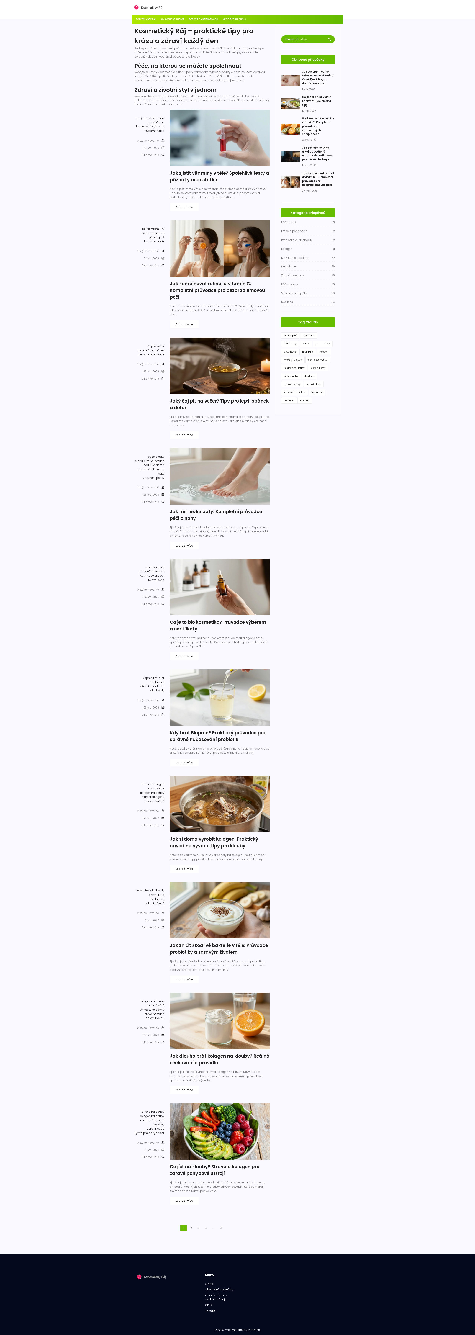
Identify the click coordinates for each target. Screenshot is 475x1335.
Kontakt (210, 1311)
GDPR (208, 1305)
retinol (146, 229)
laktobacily (157, 690)
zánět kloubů (155, 1129)
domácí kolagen (153, 784)
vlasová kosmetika (294, 392)
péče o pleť (156, 237)
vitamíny (158, 118)
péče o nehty (318, 367)
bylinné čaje (146, 350)
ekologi (159, 575)
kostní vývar (156, 788)
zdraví (306, 343)
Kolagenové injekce (172, 19)
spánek (159, 350)
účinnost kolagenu (152, 1010)
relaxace (158, 354)
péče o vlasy (323, 343)
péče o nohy (291, 376)
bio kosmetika (154, 567)
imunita (304, 400)
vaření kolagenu (153, 797)
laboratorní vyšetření (150, 126)
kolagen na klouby (152, 793)
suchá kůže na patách (149, 461)
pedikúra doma (153, 465)
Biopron (147, 678)
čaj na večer (156, 346)
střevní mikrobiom (152, 686)
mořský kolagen (293, 359)
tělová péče (156, 580)
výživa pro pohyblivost (149, 1133)
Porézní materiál (146, 19)
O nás (209, 1284)
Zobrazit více (184, 207)
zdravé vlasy (314, 384)
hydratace (317, 392)
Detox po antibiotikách (203, 19)
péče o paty (156, 457)
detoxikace (145, 354)
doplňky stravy (292, 384)
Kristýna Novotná (148, 141)
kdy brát (158, 678)
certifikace (147, 575)
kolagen (323, 351)
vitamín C (157, 229)
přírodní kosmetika (151, 571)
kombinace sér (154, 241)
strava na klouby (153, 1112)
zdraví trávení (155, 903)
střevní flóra (156, 895)
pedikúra (289, 400)
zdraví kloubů (155, 1018)
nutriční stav (156, 122)
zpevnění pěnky (153, 478)
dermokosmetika (152, 233)
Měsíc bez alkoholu (234, 19)
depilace (309, 376)
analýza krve (143, 118)
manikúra (307, 351)
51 (221, 1228)
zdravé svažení (154, 801)
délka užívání (155, 1005)
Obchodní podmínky (219, 1289)
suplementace (154, 131)
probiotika (157, 682)
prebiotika (157, 899)
